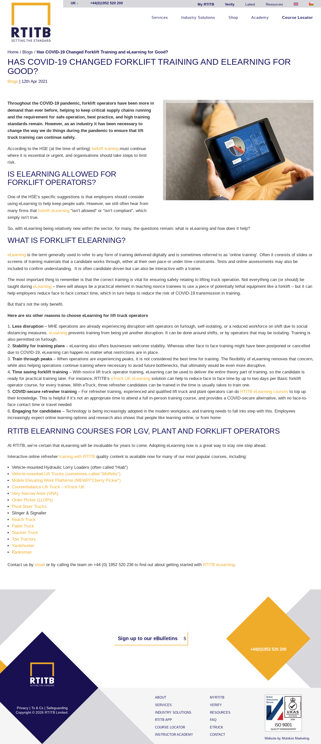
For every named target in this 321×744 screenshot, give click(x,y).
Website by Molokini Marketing (287, 738)
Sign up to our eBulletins (148, 638)
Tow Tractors (24, 539)
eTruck (216, 727)
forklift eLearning (53, 210)
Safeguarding (57, 708)
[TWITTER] (37, 697)
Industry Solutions (198, 18)
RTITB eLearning (218, 564)
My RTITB (206, 4)
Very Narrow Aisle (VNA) (35, 493)
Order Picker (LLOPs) (32, 500)
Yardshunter (23, 545)
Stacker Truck (25, 532)
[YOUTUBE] (58, 697)
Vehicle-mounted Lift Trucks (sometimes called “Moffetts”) (66, 473)
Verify (229, 4)
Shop (233, 18)
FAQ (213, 720)
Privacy (22, 708)
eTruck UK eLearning (130, 378)
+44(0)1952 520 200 (268, 649)
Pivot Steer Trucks (29, 506)
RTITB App (163, 720)
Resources (274, 4)
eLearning (17, 254)
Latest (250, 4)
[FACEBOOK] (26, 697)
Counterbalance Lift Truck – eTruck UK (48, 487)
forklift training (105, 148)
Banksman (22, 552)
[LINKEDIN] (47, 697)
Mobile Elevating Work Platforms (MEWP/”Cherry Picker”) (66, 480)
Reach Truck (24, 519)
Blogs (27, 52)
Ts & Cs (37, 708)
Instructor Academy (174, 734)
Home (13, 52)
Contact (217, 734)
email (40, 564)
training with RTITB (77, 456)
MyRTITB (217, 697)
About (160, 697)
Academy (260, 18)
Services (159, 18)
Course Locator (297, 18)
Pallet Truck (23, 526)
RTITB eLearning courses (264, 391)
